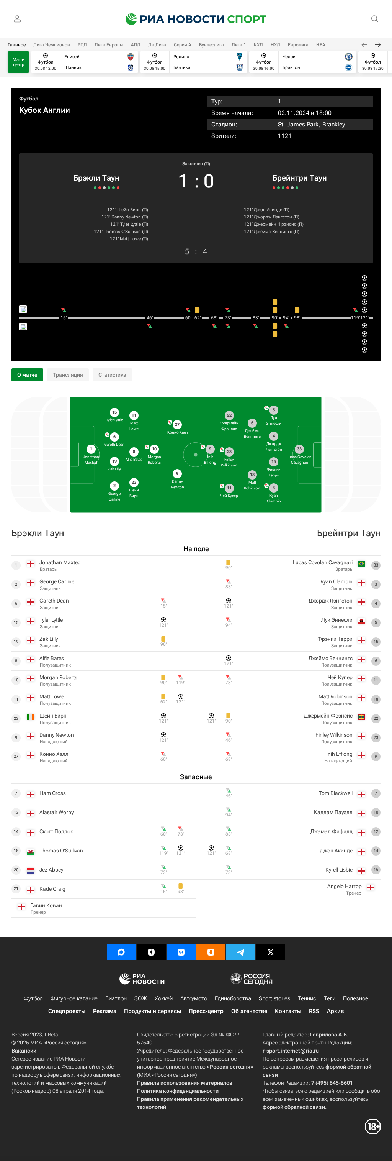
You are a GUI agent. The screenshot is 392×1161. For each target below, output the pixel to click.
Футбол (28, 98)
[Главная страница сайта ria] (170, 19)
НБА (320, 45)
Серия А (182, 45)
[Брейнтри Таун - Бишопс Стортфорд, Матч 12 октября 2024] (283, 187)
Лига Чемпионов (51, 45)
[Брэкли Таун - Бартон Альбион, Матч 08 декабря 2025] (118, 187)
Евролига (298, 45)
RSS (314, 1011)
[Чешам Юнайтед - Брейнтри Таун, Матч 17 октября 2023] (287, 187)
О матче (27, 375)
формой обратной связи (294, 1107)
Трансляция (68, 375)
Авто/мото (193, 998)
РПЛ (82, 45)
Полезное (355, 998)
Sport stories (274, 998)
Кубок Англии (44, 110)
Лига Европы (109, 45)
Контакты (288, 1011)
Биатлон (116, 998)
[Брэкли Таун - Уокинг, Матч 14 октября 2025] (109, 187)
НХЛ (275, 45)
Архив (335, 1011)
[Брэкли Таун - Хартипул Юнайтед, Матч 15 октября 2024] (95, 187)
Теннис (307, 998)
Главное (17, 45)
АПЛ (135, 45)
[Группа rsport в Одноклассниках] (210, 952)
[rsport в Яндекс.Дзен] (151, 952)
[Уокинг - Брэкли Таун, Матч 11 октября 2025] (104, 187)
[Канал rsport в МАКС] (121, 952)
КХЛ (258, 45)
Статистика (112, 375)
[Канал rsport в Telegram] (240, 952)
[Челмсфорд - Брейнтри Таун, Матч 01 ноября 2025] (274, 187)
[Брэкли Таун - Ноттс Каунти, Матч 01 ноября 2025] (113, 187)
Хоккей (164, 998)
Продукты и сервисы (152, 1011)
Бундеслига (211, 45)
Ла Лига (157, 45)
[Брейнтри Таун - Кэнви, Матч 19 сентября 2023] (297, 187)
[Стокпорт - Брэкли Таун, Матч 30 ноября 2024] (99, 187)
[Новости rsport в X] (270, 952)
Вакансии (23, 1051)
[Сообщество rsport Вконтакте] (181, 952)
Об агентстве (249, 1011)
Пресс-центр (206, 1011)
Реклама (104, 1011)
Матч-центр (18, 62)
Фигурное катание (74, 998)
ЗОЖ (140, 998)
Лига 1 (239, 45)
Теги (329, 998)
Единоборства (233, 998)
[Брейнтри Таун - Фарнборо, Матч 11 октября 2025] (278, 187)
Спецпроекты (66, 1011)
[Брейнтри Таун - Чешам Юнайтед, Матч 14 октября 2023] (292, 187)
